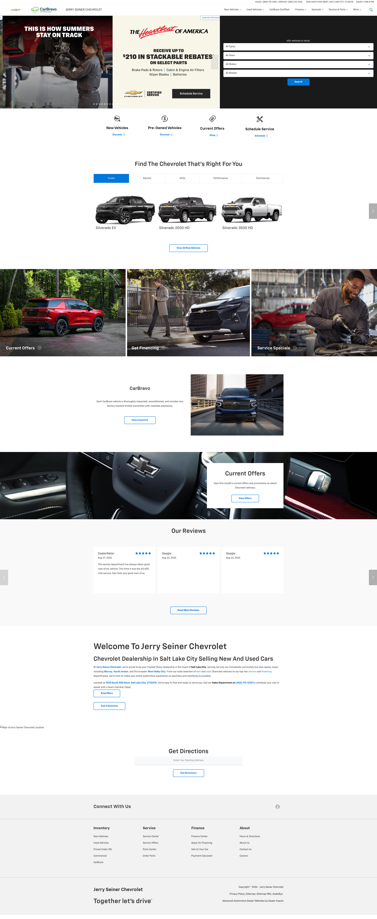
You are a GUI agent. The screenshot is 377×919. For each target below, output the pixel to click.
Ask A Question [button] (109, 706)
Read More (107, 693)
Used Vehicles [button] (254, 10)
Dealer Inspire (275, 901)
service (252, 672)
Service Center (151, 836)
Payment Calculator (202, 856)
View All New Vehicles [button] (188, 248)
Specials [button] (316, 10)
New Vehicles (101, 836)
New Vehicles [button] (231, 10)
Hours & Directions (250, 836)
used (208, 672)
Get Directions (188, 773)
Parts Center (149, 849)
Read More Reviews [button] (188, 610)
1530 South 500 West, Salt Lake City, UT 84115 (329, 2)
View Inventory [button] (140, 420)
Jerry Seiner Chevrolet (271, 887)
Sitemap (250, 894)
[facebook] (277, 806)
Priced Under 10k (103, 849)
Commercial (100, 856)
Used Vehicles (101, 843)
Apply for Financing (201, 843)
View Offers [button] (245, 498)
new (198, 672)
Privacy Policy (237, 894)
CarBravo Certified (279, 10)
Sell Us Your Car (199, 849)
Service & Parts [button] (337, 10)
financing (267, 672)
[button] (371, 10)
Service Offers (150, 843)
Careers (244, 856)
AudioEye (278, 894)
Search (298, 82)
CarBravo (98, 862)
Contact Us (246, 849)
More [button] (356, 10)
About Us (244, 843)
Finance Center (199, 836)
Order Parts (149, 856)
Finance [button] (299, 10)
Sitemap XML (264, 894)
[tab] (111, 178)
